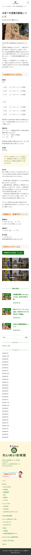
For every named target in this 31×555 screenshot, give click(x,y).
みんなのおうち (7, 524)
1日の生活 (5, 506)
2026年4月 (5, 353)
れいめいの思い (7, 486)
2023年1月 (5, 399)
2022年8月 (5, 411)
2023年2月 (5, 396)
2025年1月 (5, 370)
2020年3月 (5, 437)
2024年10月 (5, 373)
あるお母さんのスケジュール (10, 511)
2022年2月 (5, 420)
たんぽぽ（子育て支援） (8, 540)
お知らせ (16, 20)
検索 (26, 337)
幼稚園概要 (6, 492)
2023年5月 (5, 394)
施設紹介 (5, 497)
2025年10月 (5, 356)
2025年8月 (5, 359)
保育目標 (5, 489)
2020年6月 (5, 431)
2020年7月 (5, 428)
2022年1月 (5, 423)
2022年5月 (5, 414)
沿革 (4, 494)
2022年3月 (5, 417)
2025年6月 (5, 362)
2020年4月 (5, 434)
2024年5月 (5, 379)
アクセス (5, 500)
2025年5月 (5, 365)
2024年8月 (5, 376)
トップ (3, 480)
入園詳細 (5, 530)
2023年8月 (5, 388)
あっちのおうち (7, 522)
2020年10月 (5, 425)
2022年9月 (5, 408)
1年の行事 (5, 509)
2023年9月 (5, 385)
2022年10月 (5, 405)
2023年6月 (5, 391)
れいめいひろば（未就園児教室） (10, 537)
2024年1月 (5, 382)
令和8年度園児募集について (10, 533)
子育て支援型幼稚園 (7, 515)
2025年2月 (5, 368)
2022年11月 (5, 402)
